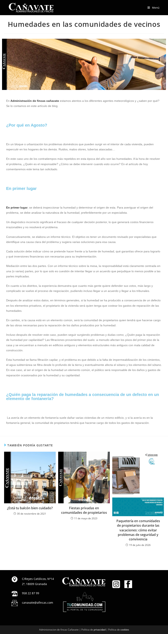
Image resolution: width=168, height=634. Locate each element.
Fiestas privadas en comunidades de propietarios (84, 510)
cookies (124, 629)
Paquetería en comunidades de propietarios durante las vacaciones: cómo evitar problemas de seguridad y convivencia (138, 530)
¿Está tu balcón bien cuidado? (30, 508)
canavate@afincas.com (37, 603)
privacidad (100, 629)
